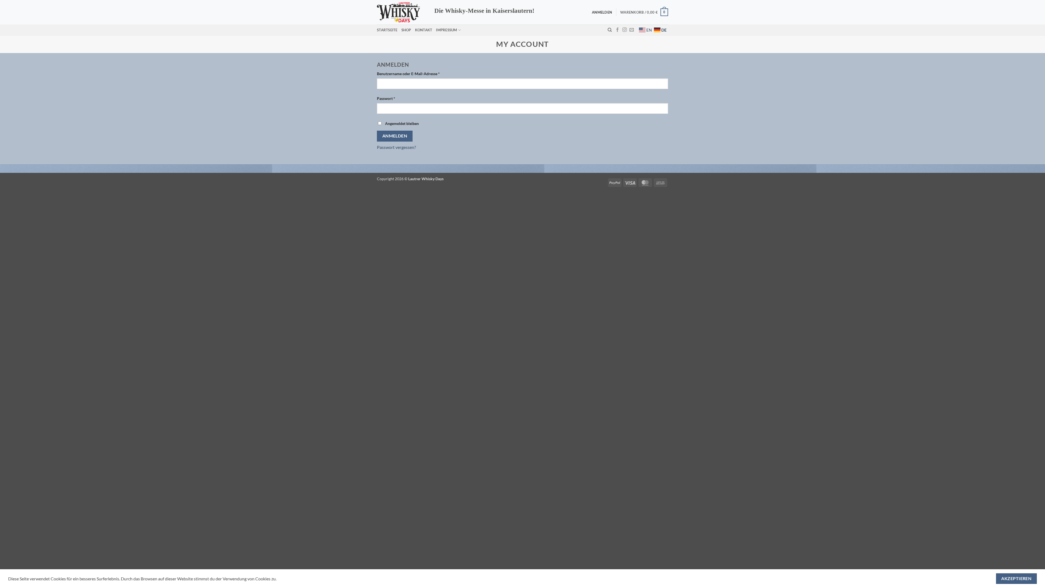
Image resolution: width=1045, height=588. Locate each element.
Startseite (387, 30)
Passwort (396, 98)
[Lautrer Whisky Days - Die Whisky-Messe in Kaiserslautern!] (401, 12)
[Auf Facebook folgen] (617, 29)
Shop (406, 30)
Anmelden (394, 135)
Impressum (446, 30)
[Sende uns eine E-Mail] (631, 29)
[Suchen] (610, 30)
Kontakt (423, 30)
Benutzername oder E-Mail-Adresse (418, 73)
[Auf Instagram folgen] (624, 29)
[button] (644, 12)
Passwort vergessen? (396, 147)
